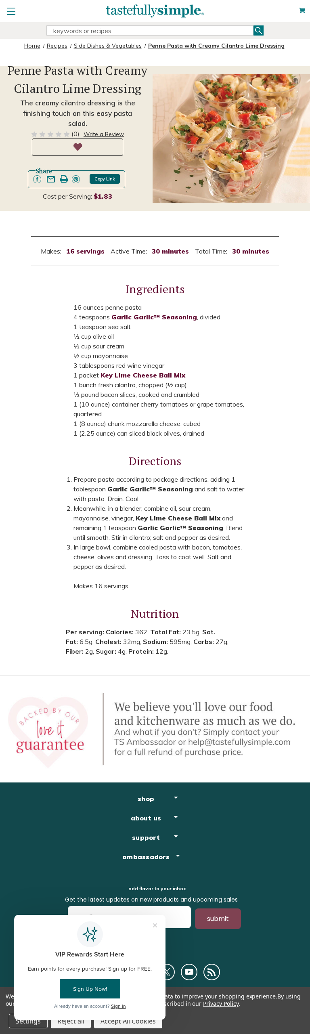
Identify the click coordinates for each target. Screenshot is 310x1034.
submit (218, 918)
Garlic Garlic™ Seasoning (154, 317)
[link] (37, 179)
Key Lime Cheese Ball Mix (143, 375)
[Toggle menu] (11, 11)
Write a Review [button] (104, 134)
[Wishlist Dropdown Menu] (77, 147)
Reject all (70, 1021)
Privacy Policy (220, 1003)
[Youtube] (189, 972)
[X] (166, 972)
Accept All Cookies (128, 1021)
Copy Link (104, 179)
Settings (28, 1021)
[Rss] (211, 972)
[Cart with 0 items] (302, 10)
